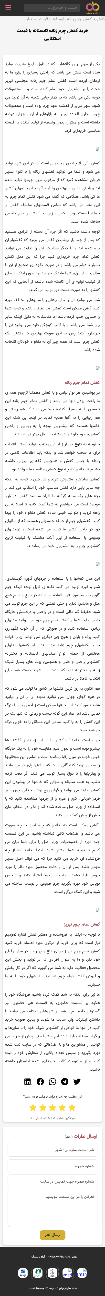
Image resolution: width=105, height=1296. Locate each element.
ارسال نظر (53, 1235)
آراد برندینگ (38, 1257)
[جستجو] (25, 8)
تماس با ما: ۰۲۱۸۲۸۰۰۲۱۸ (63, 1257)
